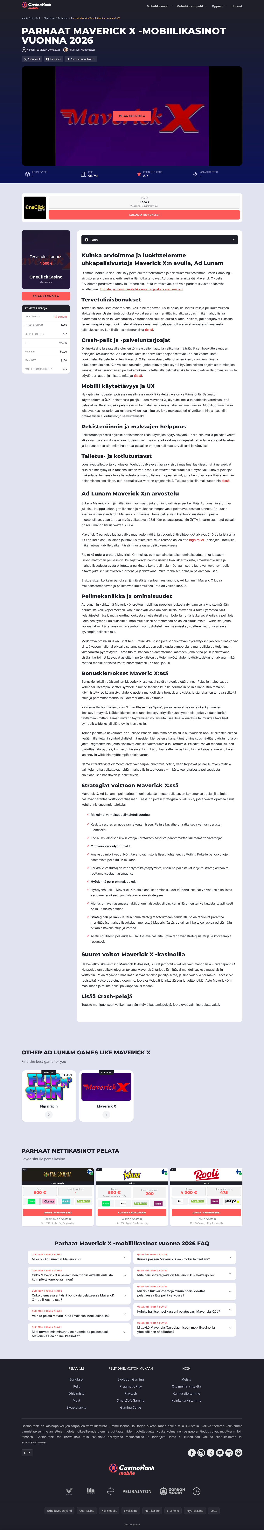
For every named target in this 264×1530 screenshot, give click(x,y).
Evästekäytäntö (132, 1524)
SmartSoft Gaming (130, 1400)
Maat (76, 1400)
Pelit (76, 1386)
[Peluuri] (111, 1491)
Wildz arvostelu (132, 1219)
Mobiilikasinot (157, 6)
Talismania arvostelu (57, 1219)
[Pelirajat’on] (137, 1491)
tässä (149, 330)
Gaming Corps (130, 1407)
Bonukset (76, 1379)
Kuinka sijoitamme (186, 1393)
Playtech (131, 1393)
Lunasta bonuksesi (144, 215)
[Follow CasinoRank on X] (210, 1453)
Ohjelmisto (76, 1393)
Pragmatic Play (131, 1386)
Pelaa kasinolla (132, 116)
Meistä (186, 1379)
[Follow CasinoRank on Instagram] (201, 1453)
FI (25, 1452)
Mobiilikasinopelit (190, 6)
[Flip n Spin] (49, 1096)
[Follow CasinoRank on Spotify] (229, 1453)
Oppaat (217, 6)
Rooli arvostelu (206, 1219)
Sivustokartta (76, 1407)
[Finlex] (91, 1491)
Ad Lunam (60, 316)
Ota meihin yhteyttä (186, 1386)
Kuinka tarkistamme (186, 1400)
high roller (196, 540)
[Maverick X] (106, 1096)
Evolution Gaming (131, 1379)
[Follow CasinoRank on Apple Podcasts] (238, 1453)
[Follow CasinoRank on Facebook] (192, 1453)
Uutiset (237, 6)
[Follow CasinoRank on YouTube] (220, 1453)
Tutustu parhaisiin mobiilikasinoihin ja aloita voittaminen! (141, 289)
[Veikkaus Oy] (69, 1491)
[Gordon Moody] (172, 1491)
